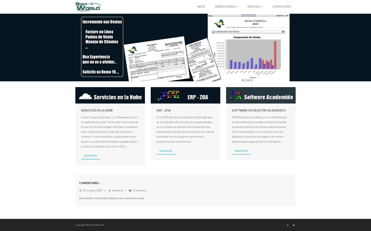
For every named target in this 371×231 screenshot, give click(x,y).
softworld (117, 190)
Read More (90, 155)
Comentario (89, 183)
